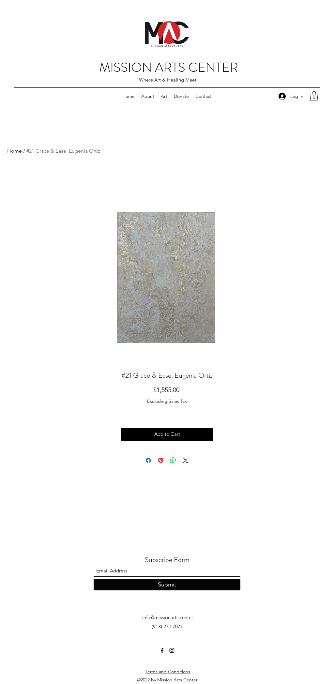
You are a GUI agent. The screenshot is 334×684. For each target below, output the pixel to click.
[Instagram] (172, 650)
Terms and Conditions (167, 672)
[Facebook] (162, 650)
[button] (314, 96)
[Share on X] (186, 460)
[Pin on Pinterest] (161, 460)
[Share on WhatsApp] (173, 460)
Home (14, 151)
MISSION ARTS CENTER (168, 67)
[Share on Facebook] (148, 460)
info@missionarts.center (167, 617)
